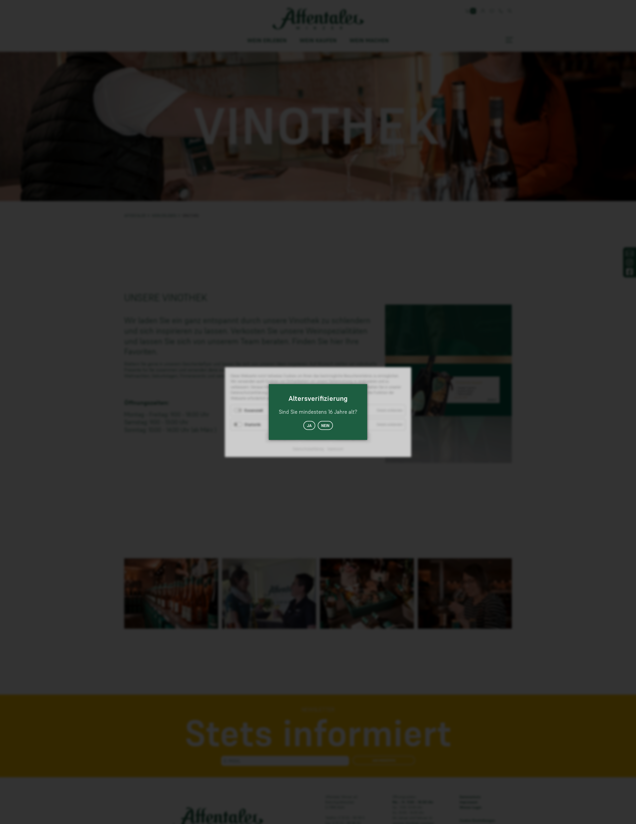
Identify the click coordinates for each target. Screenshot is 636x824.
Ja (309, 425)
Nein (325, 425)
